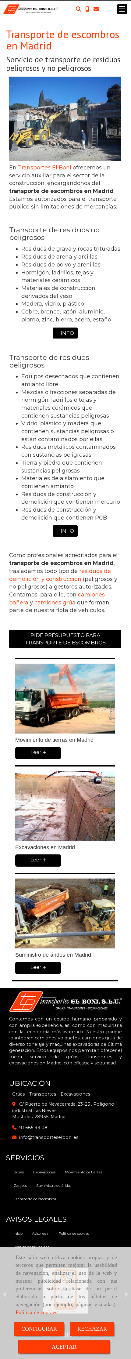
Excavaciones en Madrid (45, 847)
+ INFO (65, 333)
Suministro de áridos (53, 1185)
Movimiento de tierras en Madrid (54, 740)
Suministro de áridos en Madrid (53, 955)
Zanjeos (20, 1185)
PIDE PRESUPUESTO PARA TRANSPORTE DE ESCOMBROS (65, 639)
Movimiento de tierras (83, 1172)
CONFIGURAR (39, 1329)
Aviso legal (40, 1233)
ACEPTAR (64, 1347)
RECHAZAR (92, 1329)
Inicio (18, 1233)
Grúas (19, 1172)
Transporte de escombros (35, 1199)
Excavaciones (44, 1172)
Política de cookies (36, 1312)
